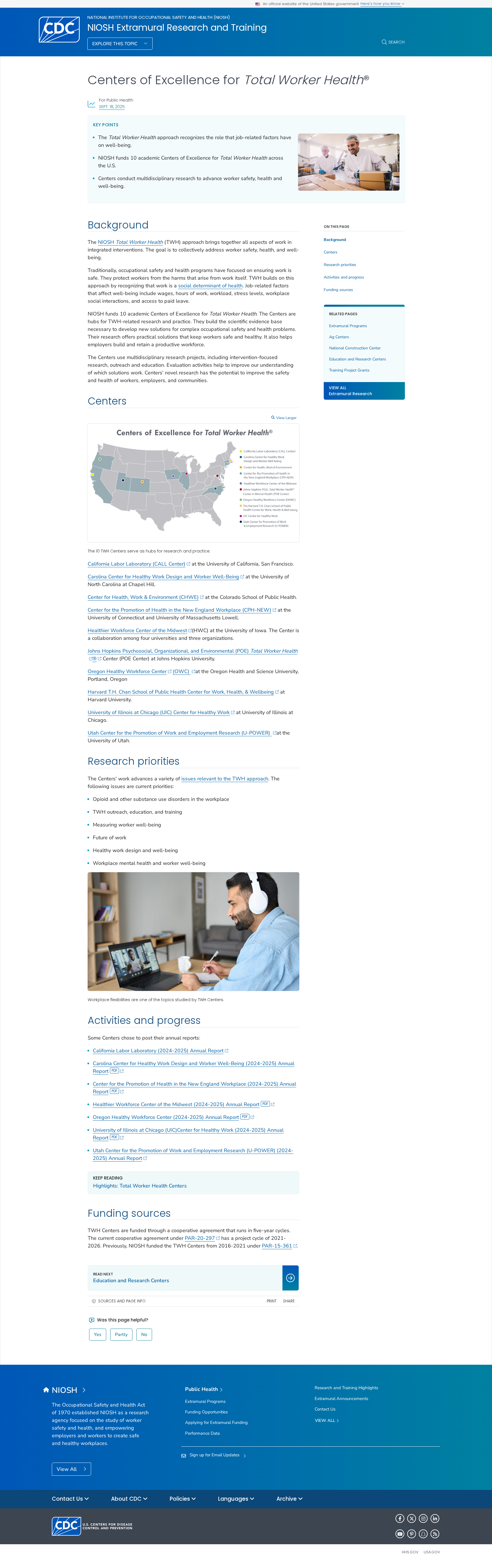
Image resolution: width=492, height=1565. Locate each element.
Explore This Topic (115, 44)
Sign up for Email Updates (214, 1455)
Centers (330, 252)
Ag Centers (339, 337)
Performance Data (202, 1433)
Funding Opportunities (206, 1412)
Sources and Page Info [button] (121, 1301)
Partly (121, 1334)
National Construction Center (355, 348)
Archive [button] (287, 1499)
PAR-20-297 (200, 1238)
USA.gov (432, 1552)
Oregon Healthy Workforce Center (127, 671)
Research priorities (340, 264)
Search (396, 42)
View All (67, 1469)
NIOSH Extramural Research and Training (177, 27)
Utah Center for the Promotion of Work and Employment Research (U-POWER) (180, 732)
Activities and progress (344, 277)
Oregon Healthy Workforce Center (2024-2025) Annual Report (166, 1117)
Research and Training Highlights (346, 1388)
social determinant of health (210, 285)
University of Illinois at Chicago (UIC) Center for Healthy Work (159, 712)
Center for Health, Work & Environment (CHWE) (143, 597)
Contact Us (325, 1409)
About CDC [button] (127, 1499)
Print (271, 1301)
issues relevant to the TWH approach (224, 778)
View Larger (286, 417)
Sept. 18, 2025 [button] (112, 107)
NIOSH (130, 242)
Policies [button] (180, 1499)
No (144, 1334)
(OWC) (182, 671)
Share (289, 1301)
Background (335, 239)
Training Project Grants (349, 370)
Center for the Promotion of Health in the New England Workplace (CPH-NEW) (179, 610)
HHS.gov (410, 1552)
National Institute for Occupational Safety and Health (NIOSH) (158, 17)
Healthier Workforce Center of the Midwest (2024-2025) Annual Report (176, 1104)
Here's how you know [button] (380, 3)
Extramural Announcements (341, 1398)
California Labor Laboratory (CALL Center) (136, 563)
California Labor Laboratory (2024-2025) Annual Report (158, 1050)
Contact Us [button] (68, 1499)
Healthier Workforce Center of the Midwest (137, 630)
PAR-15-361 (277, 1245)
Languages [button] (234, 1499)
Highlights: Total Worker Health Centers (140, 1185)
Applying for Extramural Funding (216, 1422)
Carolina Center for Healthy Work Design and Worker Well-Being (163, 576)
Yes (97, 1334)
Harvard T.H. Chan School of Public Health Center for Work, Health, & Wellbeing (181, 691)
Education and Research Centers (357, 359)
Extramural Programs (348, 326)
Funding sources (338, 289)
